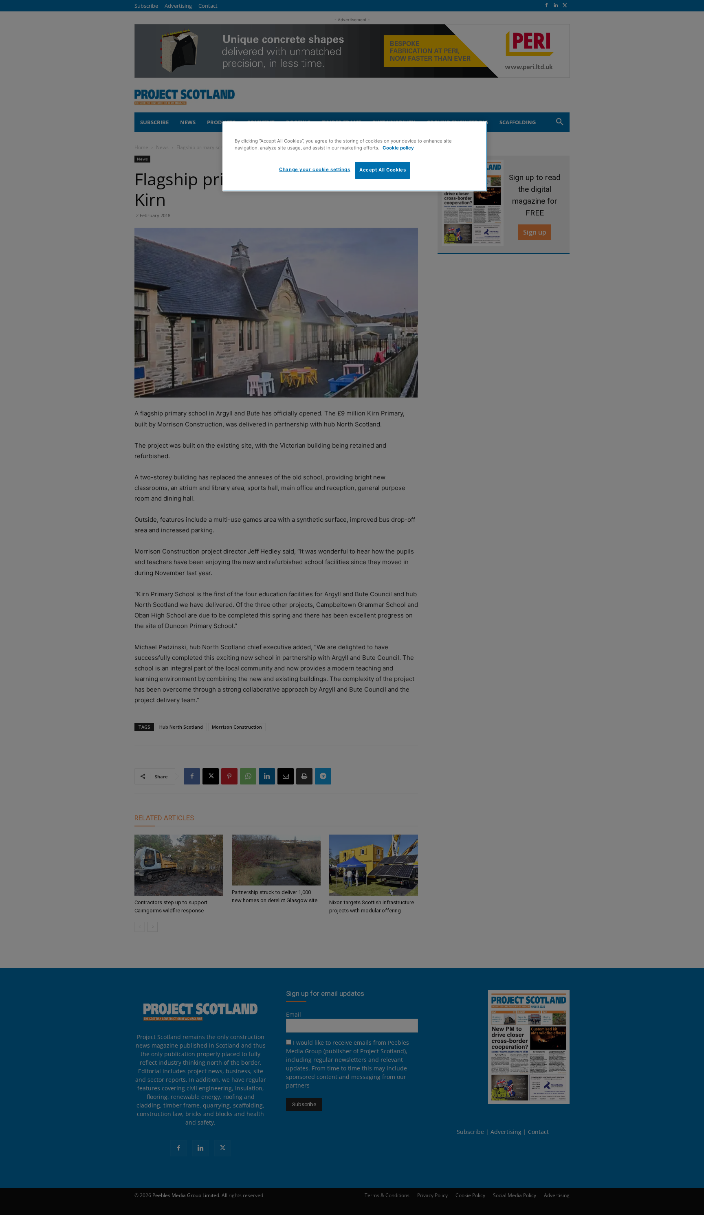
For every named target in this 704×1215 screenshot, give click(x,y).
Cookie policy (398, 148)
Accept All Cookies (382, 170)
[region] (354, 156)
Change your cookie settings (314, 169)
